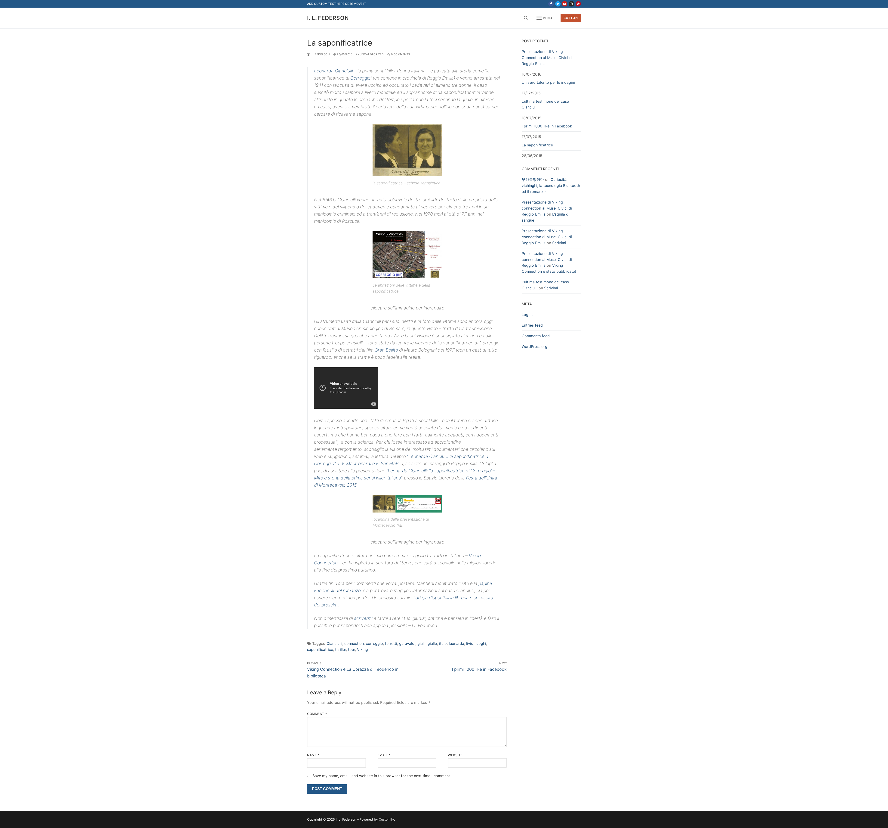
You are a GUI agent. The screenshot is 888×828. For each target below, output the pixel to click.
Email (384, 755)
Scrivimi (559, 243)
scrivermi (363, 618)
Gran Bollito (386, 350)
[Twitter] (558, 3)
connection (354, 643)
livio (469, 643)
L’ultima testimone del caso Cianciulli (545, 104)
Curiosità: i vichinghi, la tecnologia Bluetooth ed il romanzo (551, 185)
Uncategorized (371, 54)
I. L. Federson (328, 18)
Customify (386, 819)
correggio (374, 643)
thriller (340, 649)
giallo (432, 643)
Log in (527, 314)
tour (351, 649)
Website (455, 755)
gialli (421, 643)
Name (313, 755)
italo (443, 643)
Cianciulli (334, 643)
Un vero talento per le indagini (548, 82)
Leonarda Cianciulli (333, 71)
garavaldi (407, 643)
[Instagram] (571, 3)
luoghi (480, 643)
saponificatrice (320, 649)
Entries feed (532, 325)
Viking (362, 649)
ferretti (391, 643)
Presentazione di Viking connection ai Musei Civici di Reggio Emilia (547, 208)
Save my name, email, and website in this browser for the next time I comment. (381, 775)
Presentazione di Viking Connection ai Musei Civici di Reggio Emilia (547, 57)
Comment (317, 714)
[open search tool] (526, 18)
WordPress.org (534, 346)
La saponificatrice (537, 145)
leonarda (456, 643)
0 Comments (400, 54)
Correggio (360, 78)
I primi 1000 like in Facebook (547, 126)
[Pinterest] (578, 3)
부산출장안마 (533, 179)
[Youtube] (564, 3)
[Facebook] (551, 3)
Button (571, 18)
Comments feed (536, 336)
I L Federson (320, 54)
